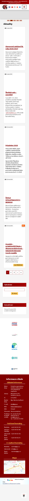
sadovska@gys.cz (11, 112)
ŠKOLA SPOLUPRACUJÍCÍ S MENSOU (12, 200)
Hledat (15, 293)
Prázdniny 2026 (11, 145)
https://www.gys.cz (16, 406)
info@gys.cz (14, 404)
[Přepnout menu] (24, 7)
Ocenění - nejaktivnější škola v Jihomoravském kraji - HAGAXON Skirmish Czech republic (14, 248)
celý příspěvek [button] (18, 265)
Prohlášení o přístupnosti (9, 483)
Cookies (18, 483)
